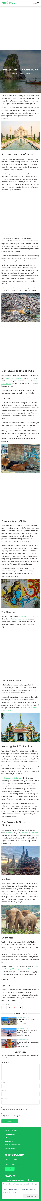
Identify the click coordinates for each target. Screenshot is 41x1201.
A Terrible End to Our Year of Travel (27, 1021)
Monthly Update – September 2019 (28, 1043)
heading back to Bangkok (13, 778)
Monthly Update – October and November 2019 (27, 1032)
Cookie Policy (11, 1192)
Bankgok (9, 833)
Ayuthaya (35, 833)
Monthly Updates (22, 1017)
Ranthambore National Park (14, 378)
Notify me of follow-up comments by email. (14, 1110)
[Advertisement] (20, 28)
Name (3, 1082)
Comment (5, 1062)
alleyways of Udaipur (28, 616)
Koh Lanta (24, 833)
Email (3, 1090)
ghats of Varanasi (15, 619)
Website (4, 1099)
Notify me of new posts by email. (11, 1116)
